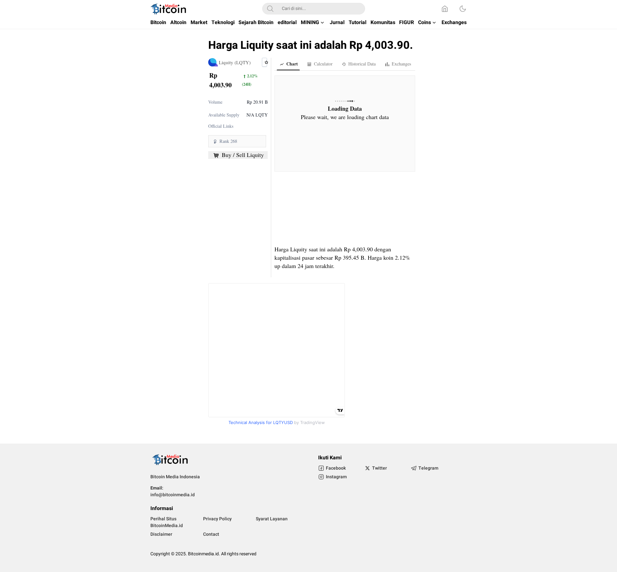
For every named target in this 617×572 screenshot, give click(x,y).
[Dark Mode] (463, 9)
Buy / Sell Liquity (242, 155)
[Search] (270, 8)
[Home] (445, 9)
